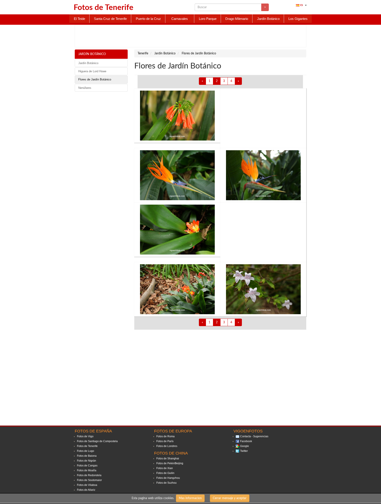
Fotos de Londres (166, 446)
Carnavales (179, 19)
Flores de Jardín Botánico (94, 79)
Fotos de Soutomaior (89, 480)
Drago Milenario (236, 19)
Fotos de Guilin (165, 473)
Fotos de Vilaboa (87, 485)
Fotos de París (165, 441)
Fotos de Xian (164, 468)
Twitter (244, 451)
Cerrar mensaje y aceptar (230, 498)
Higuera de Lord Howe (92, 71)
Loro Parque (208, 19)
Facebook (246, 441)
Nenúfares (84, 87)
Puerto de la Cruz (148, 19)
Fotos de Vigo (85, 436)
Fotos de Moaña (86, 470)
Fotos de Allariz (86, 489)
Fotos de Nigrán (86, 460)
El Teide (79, 19)
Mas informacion (190, 498)
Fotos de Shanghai (167, 458)
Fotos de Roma (165, 436)
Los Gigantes (298, 19)
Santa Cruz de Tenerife (110, 19)
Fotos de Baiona (87, 455)
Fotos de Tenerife (87, 446)
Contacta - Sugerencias (254, 436)
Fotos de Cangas (87, 465)
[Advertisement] (190, 36)
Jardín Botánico (268, 19)
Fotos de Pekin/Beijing (169, 463)
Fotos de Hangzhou (168, 477)
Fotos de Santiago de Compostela (97, 441)
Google (244, 446)
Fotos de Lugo (85, 451)
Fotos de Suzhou (166, 482)
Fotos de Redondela (89, 475)
